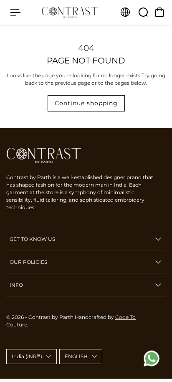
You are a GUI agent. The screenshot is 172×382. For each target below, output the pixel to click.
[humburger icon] (15, 12)
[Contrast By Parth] (70, 13)
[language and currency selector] (125, 12)
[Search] (143, 12)
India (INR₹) (27, 356)
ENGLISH (76, 356)
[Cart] (159, 12)
